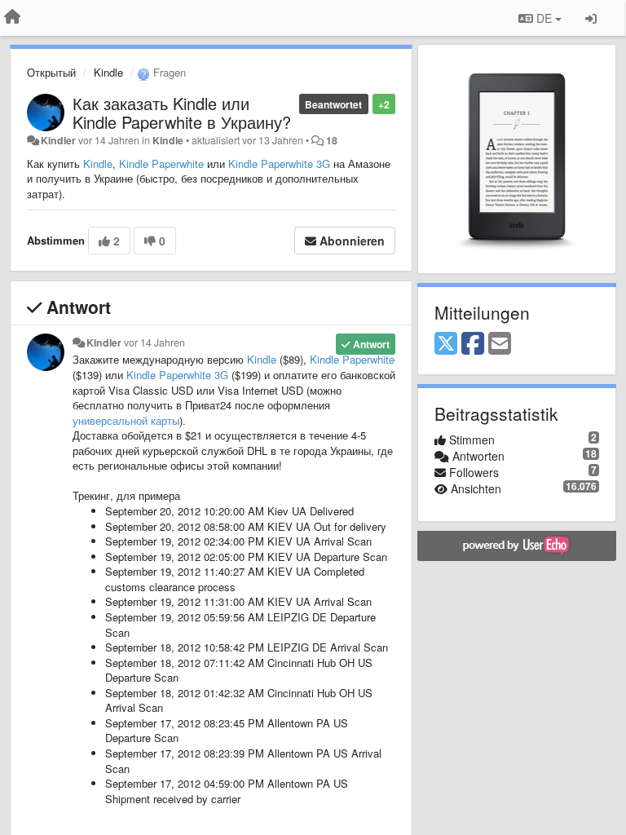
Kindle (108, 72)
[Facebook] (472, 344)
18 (331, 140)
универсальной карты (126, 420)
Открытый (51, 72)
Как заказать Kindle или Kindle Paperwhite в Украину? (182, 112)
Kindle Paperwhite (161, 163)
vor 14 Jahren (154, 342)
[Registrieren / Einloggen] (591, 18)
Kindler (58, 140)
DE (544, 18)
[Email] (499, 344)
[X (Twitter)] (445, 344)
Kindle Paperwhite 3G (279, 163)
